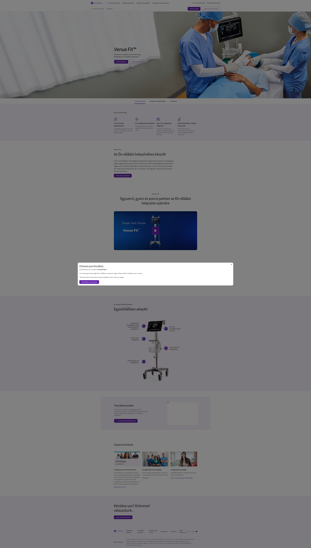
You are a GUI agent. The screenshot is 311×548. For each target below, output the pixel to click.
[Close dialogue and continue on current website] (231, 264)
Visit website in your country (89, 282)
